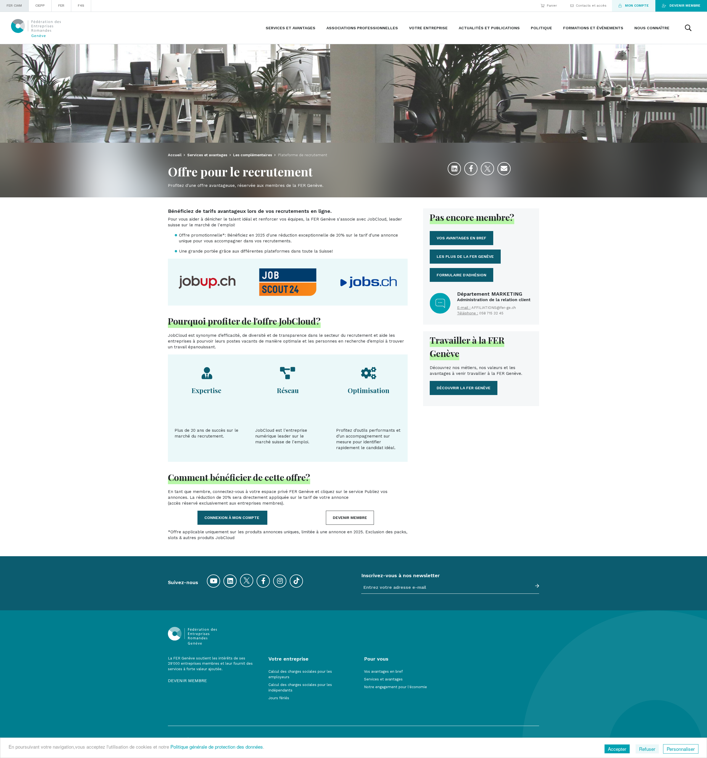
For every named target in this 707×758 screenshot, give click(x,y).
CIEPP (40, 5)
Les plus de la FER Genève (465, 256)
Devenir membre (684, 5)
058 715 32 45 (491, 313)
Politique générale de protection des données (216, 746)
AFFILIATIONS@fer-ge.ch (493, 308)
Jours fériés (278, 698)
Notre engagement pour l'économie (395, 687)
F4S (81, 5)
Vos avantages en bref (461, 238)
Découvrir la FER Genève (463, 388)
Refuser (647, 748)
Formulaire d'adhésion (461, 275)
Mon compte (637, 5)
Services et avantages (383, 679)
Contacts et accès (591, 5)
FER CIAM (14, 5)
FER (61, 5)
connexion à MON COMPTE (232, 517)
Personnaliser (681, 748)
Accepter (617, 748)
